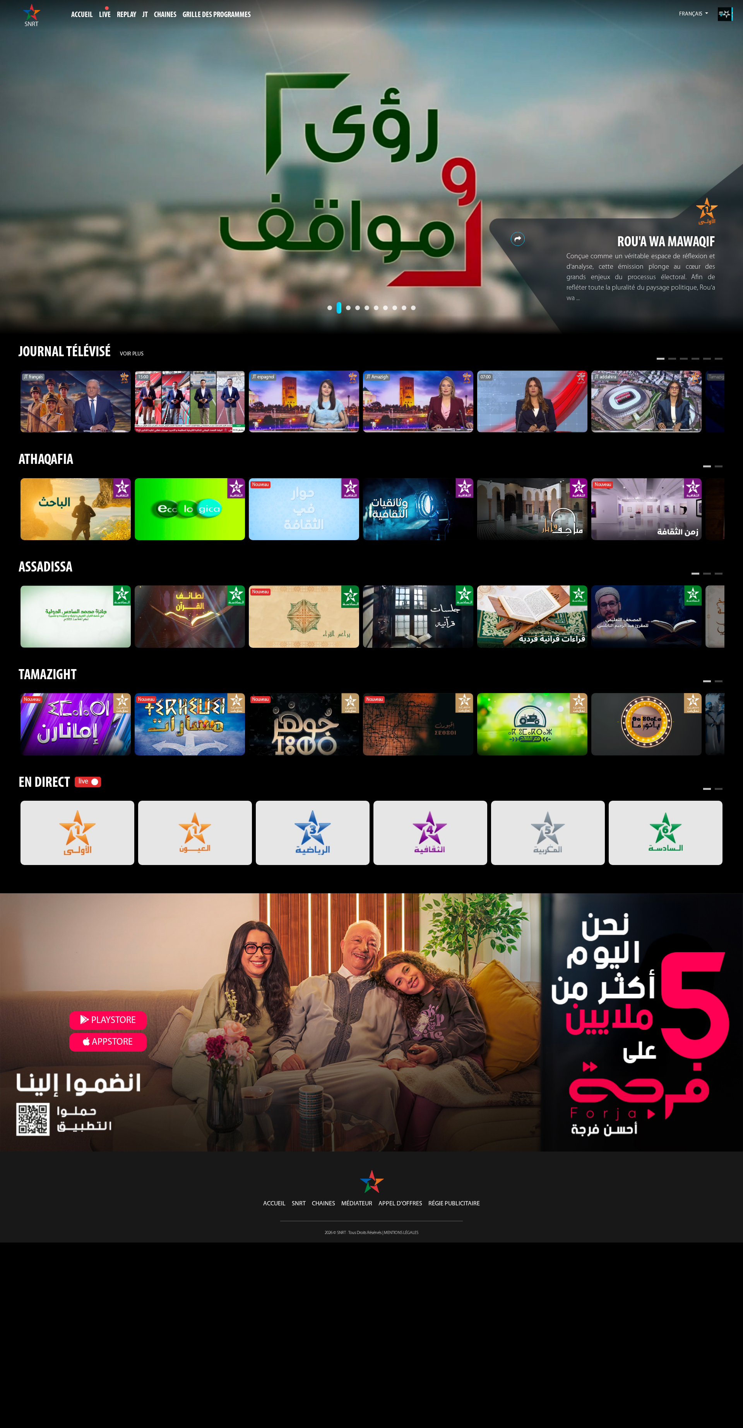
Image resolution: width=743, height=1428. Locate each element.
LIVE (105, 15)
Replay (126, 15)
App (111, 1042)
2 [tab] (672, 360)
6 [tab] (718, 360)
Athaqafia (46, 460)
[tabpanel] (76, 402)
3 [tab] (683, 360)
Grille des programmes (217, 15)
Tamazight (48, 675)
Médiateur (356, 1204)
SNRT (299, 1204)
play (112, 1020)
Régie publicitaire (454, 1204)
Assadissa (45, 567)
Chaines (323, 1204)
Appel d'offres (400, 1204)
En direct (44, 783)
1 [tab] (660, 360)
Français (691, 14)
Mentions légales (401, 1233)
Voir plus (132, 354)
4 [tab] (695, 360)
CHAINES (165, 15)
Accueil (82, 15)
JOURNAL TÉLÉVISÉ (65, 352)
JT (145, 15)
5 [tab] (707, 360)
